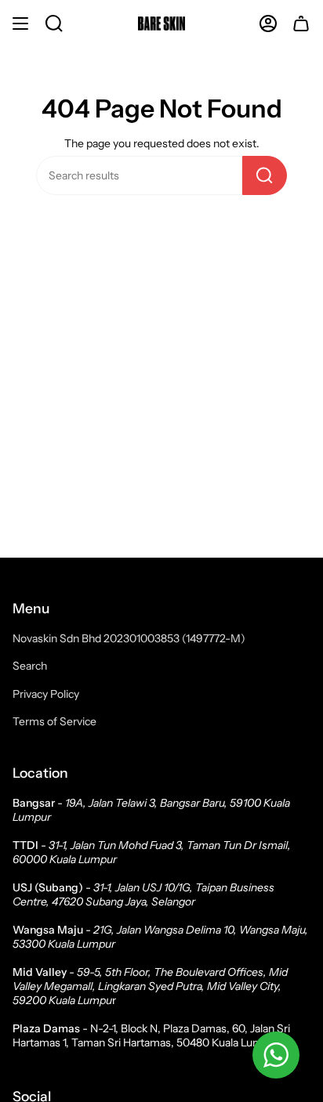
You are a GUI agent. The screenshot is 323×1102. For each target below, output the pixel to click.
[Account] (268, 23)
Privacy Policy (46, 694)
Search (30, 666)
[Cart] (301, 23)
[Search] (264, 175)
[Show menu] (20, 23)
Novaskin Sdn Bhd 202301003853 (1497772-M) (129, 638)
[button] (54, 23)
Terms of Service (54, 721)
